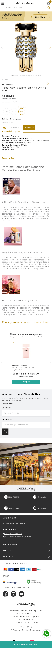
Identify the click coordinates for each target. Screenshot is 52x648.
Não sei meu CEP (7, 122)
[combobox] (26, 7)
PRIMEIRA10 (40, 17)
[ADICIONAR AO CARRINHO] (26, 644)
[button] (26, 102)
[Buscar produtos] (49, 7)
